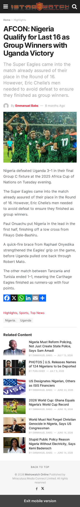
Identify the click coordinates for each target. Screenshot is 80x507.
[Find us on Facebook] (37, 489)
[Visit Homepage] (40, 6)
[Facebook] (6, 303)
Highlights (20, 19)
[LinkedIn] (28, 303)
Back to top (40, 467)
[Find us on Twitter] (42, 489)
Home (6, 19)
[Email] (35, 303)
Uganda (25, 320)
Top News (37, 313)
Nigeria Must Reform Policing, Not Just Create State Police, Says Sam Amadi (50, 346)
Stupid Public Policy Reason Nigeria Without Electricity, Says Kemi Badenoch (52, 443)
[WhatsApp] (21, 303)
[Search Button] (74, 6)
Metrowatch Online (37, 474)
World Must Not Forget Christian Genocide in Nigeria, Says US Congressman (52, 424)
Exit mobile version (40, 501)
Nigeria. (10, 320)
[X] (14, 303)
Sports (23, 313)
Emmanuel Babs (26, 105)
